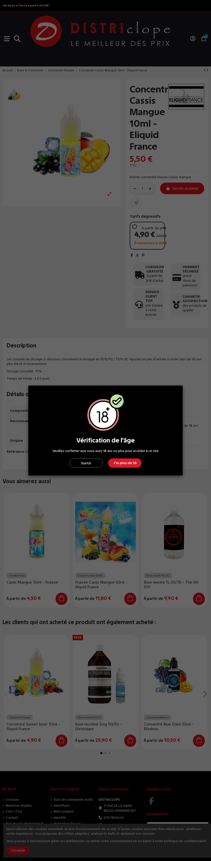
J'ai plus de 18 (125, 463)
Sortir (86, 463)
